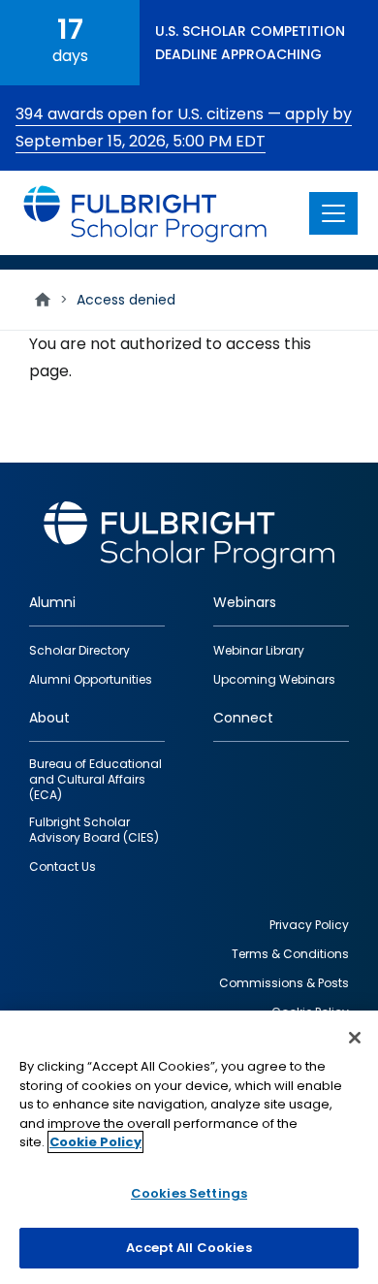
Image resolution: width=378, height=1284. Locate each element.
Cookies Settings (189, 1193)
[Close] (354, 1037)
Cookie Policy (95, 1142)
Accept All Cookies (188, 1247)
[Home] (146, 212)
